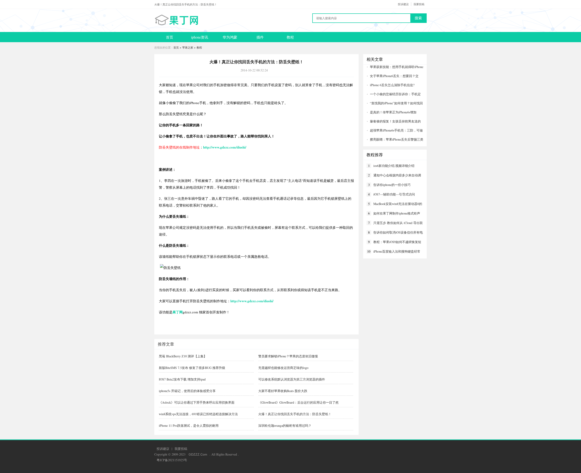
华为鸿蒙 (230, 37)
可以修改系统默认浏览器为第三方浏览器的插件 (291, 379)
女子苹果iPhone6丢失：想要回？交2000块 (393, 76)
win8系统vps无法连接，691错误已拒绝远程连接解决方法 (198, 414)
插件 (260, 37)
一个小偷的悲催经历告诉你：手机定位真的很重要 (394, 94)
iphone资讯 (199, 37)
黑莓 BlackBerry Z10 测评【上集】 (183, 356)
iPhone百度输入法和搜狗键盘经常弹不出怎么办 (396, 251)
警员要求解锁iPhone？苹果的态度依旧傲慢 (288, 356)
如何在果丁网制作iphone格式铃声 (396, 213)
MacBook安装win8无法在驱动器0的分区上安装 (397, 204)
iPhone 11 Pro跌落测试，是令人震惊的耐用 (189, 425)
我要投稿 (419, 4)
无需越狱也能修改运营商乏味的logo (283, 368)
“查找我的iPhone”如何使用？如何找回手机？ (395, 103)
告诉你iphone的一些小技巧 (392, 185)
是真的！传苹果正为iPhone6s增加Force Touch (391, 112)
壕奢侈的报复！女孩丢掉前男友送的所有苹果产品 (394, 121)
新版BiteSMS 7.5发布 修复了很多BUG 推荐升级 (192, 368)
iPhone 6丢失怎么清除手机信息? (392, 85)
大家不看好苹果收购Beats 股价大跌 (282, 391)
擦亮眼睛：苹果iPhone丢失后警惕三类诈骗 (395, 139)
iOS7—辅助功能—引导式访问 (394, 194)
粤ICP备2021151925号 (172, 460)
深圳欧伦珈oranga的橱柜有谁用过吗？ (284, 425)
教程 (290, 37)
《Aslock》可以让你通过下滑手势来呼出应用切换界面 (196, 402)
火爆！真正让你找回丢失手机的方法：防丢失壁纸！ (294, 414)
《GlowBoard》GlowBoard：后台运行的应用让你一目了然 (298, 402)
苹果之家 (187, 47)
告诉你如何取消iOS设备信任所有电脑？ (398, 232)
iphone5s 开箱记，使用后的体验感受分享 (187, 391)
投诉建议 (403, 4)
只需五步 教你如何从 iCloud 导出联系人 (398, 223)
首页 (169, 37)
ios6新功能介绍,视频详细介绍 (393, 165)
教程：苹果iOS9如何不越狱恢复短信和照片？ (397, 242)
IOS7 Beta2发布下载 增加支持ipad (182, 379)
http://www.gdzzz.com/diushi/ (224, 147)
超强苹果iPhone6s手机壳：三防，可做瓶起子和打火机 (395, 130)
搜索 (418, 18)
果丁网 (177, 312)
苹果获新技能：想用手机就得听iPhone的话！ (395, 67)
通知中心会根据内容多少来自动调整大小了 (397, 175)
